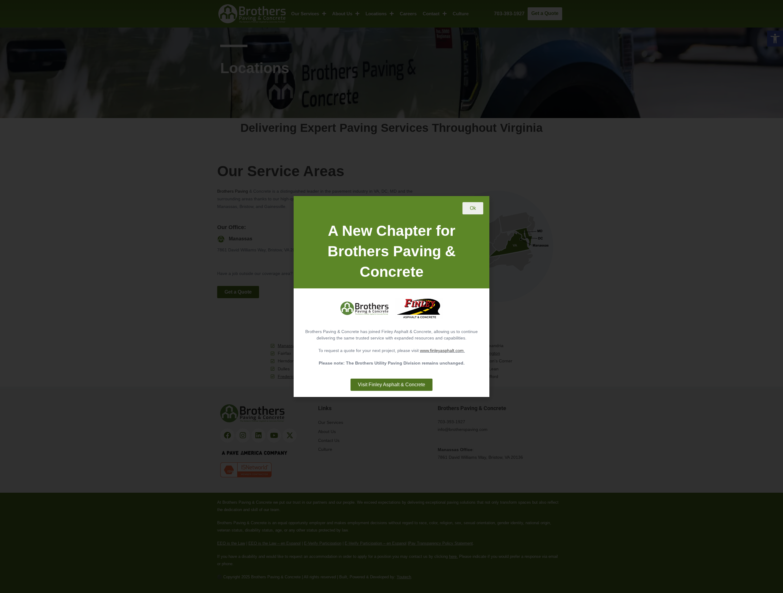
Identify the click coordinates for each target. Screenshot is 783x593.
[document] (391, 296)
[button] (472, 208)
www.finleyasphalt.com (442, 350)
